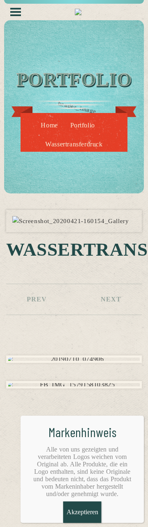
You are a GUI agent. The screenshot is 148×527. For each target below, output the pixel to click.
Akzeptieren (82, 511)
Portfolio (82, 125)
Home (49, 125)
